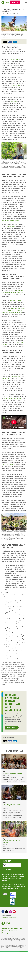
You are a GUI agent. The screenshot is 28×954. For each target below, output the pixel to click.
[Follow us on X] (6, 911)
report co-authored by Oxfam (10, 220)
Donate (13, 2)
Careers (4, 931)
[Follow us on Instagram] (10, 911)
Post (6, 41)
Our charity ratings (13, 928)
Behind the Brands (15, 300)
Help (15, 931)
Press (20, 928)
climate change (15, 59)
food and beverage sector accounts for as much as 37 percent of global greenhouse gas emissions (13, 310)
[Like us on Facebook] (2, 911)
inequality (14, 101)
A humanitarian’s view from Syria (12, 773)
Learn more (11, 728)
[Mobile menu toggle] (25, 2)
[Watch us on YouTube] (14, 911)
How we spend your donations (10, 933)
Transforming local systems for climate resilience (12, 805)
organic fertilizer (16, 376)
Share (10, 41)
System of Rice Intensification (13, 398)
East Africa (10, 226)
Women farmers (16, 85)
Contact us (10, 931)
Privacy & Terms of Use (5, 949)
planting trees (5, 378)
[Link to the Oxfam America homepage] (4, 2)
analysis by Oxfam (8, 464)
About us (4, 928)
